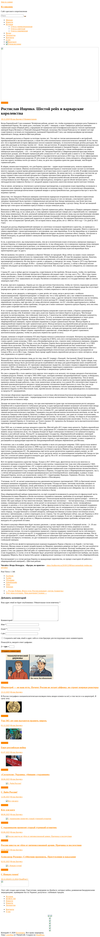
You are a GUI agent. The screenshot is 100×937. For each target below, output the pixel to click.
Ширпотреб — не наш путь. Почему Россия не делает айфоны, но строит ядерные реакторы (50, 687)
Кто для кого (8, 810)
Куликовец (7, 6)
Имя (3, 624)
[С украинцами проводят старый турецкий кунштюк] (28, 819)
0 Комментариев (30, 119)
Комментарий (6, 620)
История (9, 24)
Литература (10, 35)
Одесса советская (18, 29)
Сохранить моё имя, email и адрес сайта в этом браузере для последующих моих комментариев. (43, 638)
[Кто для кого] (12, 801)
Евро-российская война (13, 747)
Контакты (10, 37)
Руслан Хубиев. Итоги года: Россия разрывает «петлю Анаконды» (35, 591)
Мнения (9, 20)
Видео (8, 33)
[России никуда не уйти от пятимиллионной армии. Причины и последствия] (39, 836)
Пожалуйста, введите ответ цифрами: (16, 642)
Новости (9, 22)
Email (4, 629)
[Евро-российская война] (14, 739)
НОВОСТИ (11, 899)
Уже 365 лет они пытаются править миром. (24, 720)
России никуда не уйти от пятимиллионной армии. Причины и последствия (41, 845)
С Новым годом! (10, 874)
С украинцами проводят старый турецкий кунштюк (29, 827)
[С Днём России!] (13, 783)
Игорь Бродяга (16, 119)
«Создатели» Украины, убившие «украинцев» (25, 774)
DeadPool (23, 879)
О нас (8, 40)
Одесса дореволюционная (21, 27)
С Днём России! (9, 792)
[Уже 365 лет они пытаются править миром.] (14, 712)
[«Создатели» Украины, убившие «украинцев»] (14, 766)
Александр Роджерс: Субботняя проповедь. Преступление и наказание (38, 856)
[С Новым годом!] (14, 866)
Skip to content (7, 2)
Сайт (3, 633)
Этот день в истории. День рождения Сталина (26, 593)
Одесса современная (19, 31)
